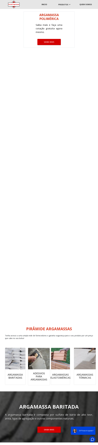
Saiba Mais (49, 42)
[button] (7, 164)
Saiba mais (49, 429)
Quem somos (85, 4)
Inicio (44, 4)
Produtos (63, 4)
